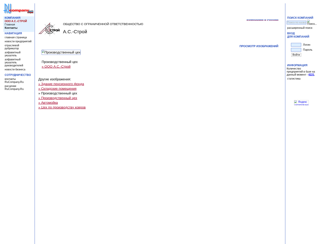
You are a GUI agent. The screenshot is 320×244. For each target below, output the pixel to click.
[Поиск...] (312, 22)
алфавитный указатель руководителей (14, 62)
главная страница (16, 37)
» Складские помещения (57, 88)
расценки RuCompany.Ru (14, 87)
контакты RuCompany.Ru (14, 80)
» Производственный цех (57, 98)
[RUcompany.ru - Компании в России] (18, 13)
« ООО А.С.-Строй (56, 66)
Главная (10, 24)
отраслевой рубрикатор (12, 47)
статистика (293, 78)
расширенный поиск (299, 27)
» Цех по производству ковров (62, 107)
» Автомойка (48, 102)
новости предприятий (18, 41)
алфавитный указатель (12, 54)
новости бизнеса (15, 69)
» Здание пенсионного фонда (61, 84)
